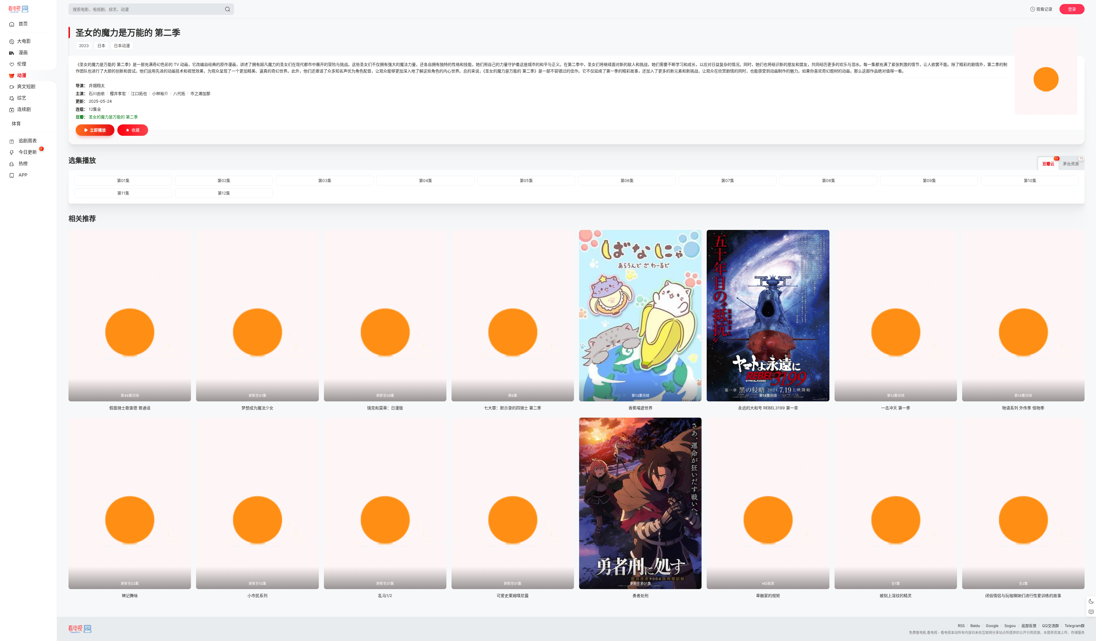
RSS (961, 625)
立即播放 (98, 130)
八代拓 (179, 93)
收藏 (136, 130)
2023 (84, 45)
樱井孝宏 (118, 93)
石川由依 (97, 93)
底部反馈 (1029, 625)
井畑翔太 (97, 85)
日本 (101, 45)
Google (992, 625)
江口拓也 (139, 93)
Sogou (1010, 625)
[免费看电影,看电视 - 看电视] (18, 9)
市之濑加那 (200, 93)
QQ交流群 (1050, 625)
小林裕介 (160, 93)
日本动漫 (122, 45)
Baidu (975, 625)
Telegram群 (1075, 625)
